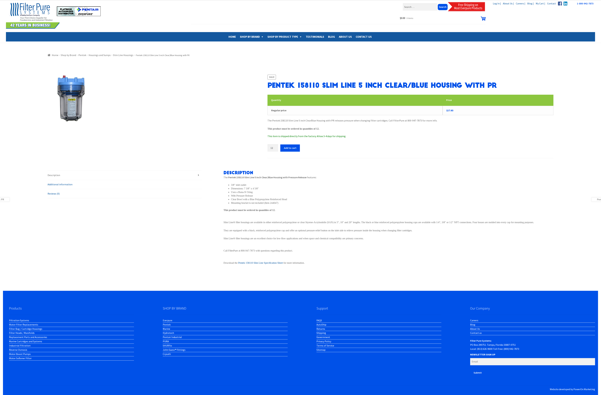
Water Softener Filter (20, 358)
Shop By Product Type (282, 36)
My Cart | (540, 3)
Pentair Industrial (172, 337)
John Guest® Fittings (174, 349)
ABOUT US (345, 36)
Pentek (82, 55)
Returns (320, 328)
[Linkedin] (565, 3)
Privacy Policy (323, 341)
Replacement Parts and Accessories (28, 337)
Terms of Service (325, 345)
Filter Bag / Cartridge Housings (25, 328)
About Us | (508, 3)
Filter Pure (55, 16)
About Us (475, 328)
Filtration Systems (19, 320)
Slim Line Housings (123, 55)
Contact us (476, 332)
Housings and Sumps (100, 55)
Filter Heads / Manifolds (22, 332)
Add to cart (290, 147)
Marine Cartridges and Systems (25, 341)
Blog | (530, 3)
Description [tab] (54, 175)
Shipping (321, 332)
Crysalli (167, 354)
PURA (166, 341)
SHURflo (167, 345)
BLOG (331, 36)
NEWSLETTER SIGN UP (482, 354)
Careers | (520, 3)
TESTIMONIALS (315, 36)
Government (323, 337)
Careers (474, 320)
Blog (472, 324)
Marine (166, 328)
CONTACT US (364, 36)
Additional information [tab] (60, 184)
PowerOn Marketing (584, 389)
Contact (551, 3)
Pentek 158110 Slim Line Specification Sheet (260, 263)
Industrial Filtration (20, 345)
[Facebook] (560, 3)
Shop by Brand (250, 36)
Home (55, 55)
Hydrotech (168, 332)
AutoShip (321, 324)
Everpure (167, 320)
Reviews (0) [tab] (54, 193)
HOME (232, 36)
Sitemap (321, 349)
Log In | (497, 3)
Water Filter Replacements (23, 324)
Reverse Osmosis (18, 349)
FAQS (319, 320)
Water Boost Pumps (20, 354)
